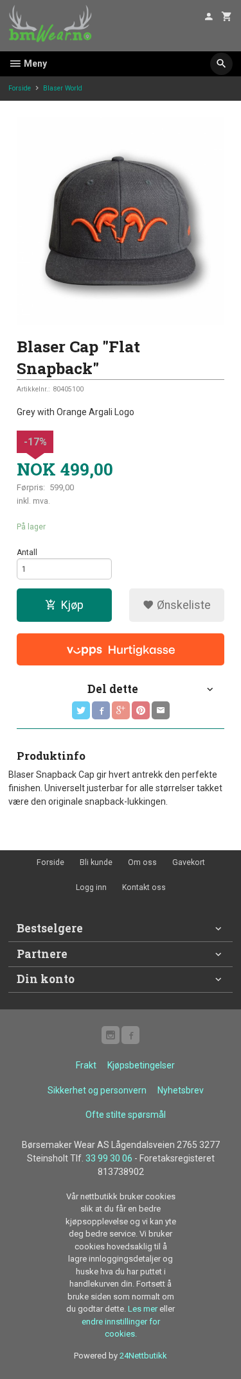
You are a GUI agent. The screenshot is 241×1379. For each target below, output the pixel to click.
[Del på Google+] (121, 710)
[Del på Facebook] (101, 710)
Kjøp (72, 605)
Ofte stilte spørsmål (125, 1114)
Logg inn (91, 887)
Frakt (86, 1065)
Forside (19, 88)
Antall (27, 552)
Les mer (143, 1309)
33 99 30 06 (108, 1158)
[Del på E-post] (161, 710)
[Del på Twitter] (81, 710)
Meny (34, 63)
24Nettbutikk (143, 1355)
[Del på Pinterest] (141, 710)
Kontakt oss (144, 887)
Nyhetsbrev (180, 1090)
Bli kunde (96, 862)
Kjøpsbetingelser (141, 1065)
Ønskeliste (182, 605)
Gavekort (188, 862)
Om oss (142, 862)
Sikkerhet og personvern (97, 1090)
